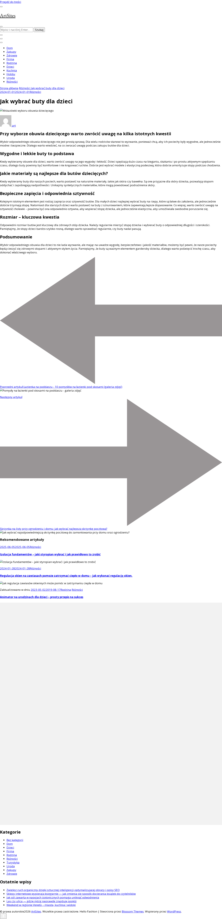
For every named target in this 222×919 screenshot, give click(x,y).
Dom (10, 48)
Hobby (11, 74)
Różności (12, 81)
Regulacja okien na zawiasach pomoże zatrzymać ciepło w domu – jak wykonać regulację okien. (66, 576)
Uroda (11, 78)
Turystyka (13, 862)
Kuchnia (12, 70)
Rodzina (12, 63)
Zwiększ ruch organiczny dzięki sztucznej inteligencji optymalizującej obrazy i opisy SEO (63, 890)
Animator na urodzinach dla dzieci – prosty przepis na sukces (41, 597)
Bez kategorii (15, 840)
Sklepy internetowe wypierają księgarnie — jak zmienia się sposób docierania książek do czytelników (71, 894)
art (13, 125)
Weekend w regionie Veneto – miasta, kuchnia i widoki (41, 905)
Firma (10, 59)
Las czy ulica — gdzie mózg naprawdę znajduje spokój (42, 901)
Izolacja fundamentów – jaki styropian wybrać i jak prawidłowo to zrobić (50, 554)
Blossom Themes (133, 911)
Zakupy (11, 52)
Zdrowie (12, 55)
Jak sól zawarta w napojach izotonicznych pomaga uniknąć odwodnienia (53, 897)
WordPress (174, 911)
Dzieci (10, 67)
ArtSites (7, 15)
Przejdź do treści (10, 2)
